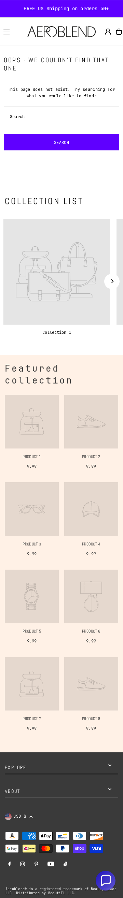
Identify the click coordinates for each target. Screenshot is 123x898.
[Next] (112, 281)
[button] (105, 881)
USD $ (19, 816)
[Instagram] (22, 864)
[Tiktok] (65, 864)
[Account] (108, 32)
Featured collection (39, 374)
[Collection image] (56, 272)
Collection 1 (56, 332)
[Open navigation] (12, 31)
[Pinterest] (36, 864)
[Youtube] (50, 864)
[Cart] (119, 32)
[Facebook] (9, 864)
